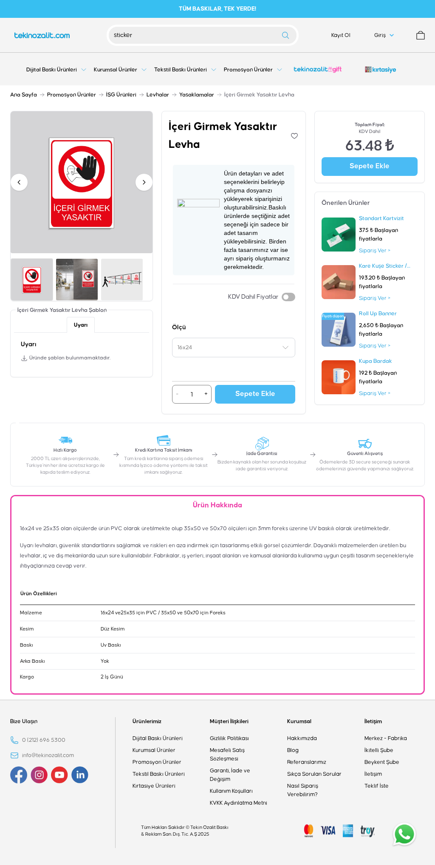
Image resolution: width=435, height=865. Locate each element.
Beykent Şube (381, 762)
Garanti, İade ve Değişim (230, 775)
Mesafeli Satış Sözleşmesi (227, 754)
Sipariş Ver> (374, 251)
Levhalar (158, 95)
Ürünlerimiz (147, 721)
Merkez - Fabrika (385, 738)
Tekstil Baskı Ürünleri (159, 774)
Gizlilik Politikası (229, 738)
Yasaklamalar (196, 95)
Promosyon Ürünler (71, 95)
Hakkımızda (302, 738)
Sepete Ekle (255, 394)
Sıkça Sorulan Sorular (314, 774)
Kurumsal (299, 721)
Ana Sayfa (23, 95)
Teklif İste (376, 786)
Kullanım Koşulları (231, 791)
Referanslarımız (306, 762)
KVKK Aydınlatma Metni (238, 803)
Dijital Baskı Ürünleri (158, 738)
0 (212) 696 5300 (43, 740)
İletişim (373, 721)
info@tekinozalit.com (48, 755)
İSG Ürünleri (121, 95)
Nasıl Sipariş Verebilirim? (302, 790)
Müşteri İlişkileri (229, 721)
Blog (293, 750)
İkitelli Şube (378, 750)
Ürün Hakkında (217, 505)
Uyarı (81, 325)
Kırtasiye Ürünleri (154, 786)
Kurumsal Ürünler (154, 750)
